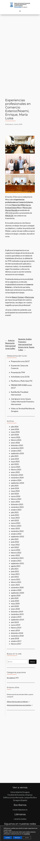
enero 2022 (15, 555)
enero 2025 (15, 472)
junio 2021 (15, 571)
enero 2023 (15, 528)
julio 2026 (14, 427)
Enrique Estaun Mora (13, 207)
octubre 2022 (16, 534)
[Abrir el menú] (20, 11)
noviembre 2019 (17, 614)
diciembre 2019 (17, 612)
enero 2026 (15, 443)
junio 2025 (15, 459)
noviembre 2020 (17, 587)
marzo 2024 (15, 496)
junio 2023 (15, 515)
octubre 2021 (16, 561)
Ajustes (27, 837)
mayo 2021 (15, 574)
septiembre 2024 (17, 483)
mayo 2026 (15, 432)
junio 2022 (15, 542)
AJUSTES (27, 834)
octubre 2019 (16, 617)
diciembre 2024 (17, 475)
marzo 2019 (15, 625)
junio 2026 (15, 429)
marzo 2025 (15, 467)
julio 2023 (14, 512)
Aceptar (8, 837)
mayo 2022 (15, 545)
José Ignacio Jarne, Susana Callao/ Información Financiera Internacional (22, 401)
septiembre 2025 (17, 453)
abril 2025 (15, 464)
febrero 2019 (16, 628)
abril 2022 (15, 547)
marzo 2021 (15, 579)
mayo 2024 (15, 491)
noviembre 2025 (17, 448)
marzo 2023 (15, 523)
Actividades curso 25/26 (20, 377)
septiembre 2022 (17, 536)
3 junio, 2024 (18, 124)
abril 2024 (15, 494)
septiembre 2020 (17, 593)
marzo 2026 (15, 437)
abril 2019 (15, 622)
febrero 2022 (16, 553)
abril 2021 (15, 577)
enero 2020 (15, 609)
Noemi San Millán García (21, 205)
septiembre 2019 (17, 620)
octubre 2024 (16, 480)
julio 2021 (14, 569)
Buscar (32, 662)
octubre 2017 (16, 641)
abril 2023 (15, 520)
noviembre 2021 (17, 558)
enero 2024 (15, 502)
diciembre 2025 (17, 445)
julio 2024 (14, 486)
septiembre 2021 (17, 563)
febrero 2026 (16, 440)
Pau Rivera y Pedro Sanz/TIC (22, 381)
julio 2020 (14, 598)
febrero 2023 (16, 526)
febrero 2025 (16, 469)
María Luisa (29, 297)
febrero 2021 (16, 582)
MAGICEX (9, 216)
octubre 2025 (16, 451)
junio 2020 (15, 601)
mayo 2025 (15, 461)
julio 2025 (14, 456)
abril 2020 (15, 606)
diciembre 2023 (17, 504)
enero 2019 (15, 630)
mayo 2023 (15, 518)
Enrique (21, 297)
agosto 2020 (15, 595)
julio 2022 (14, 539)
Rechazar (17, 837)
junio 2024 (15, 488)
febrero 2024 (16, 499)
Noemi (14, 297)
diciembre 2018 (17, 633)
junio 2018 (15, 638)
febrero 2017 (16, 644)
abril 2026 (15, 435)
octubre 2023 (16, 510)
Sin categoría (11, 678)
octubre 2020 (16, 590)
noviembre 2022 (17, 531)
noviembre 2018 (17, 636)
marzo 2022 (15, 550)
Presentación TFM (18, 372)
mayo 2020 (15, 603)
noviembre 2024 (17, 478)
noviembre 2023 (17, 507)
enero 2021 (15, 585)
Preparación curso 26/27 (20, 361)
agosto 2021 (15, 566)
